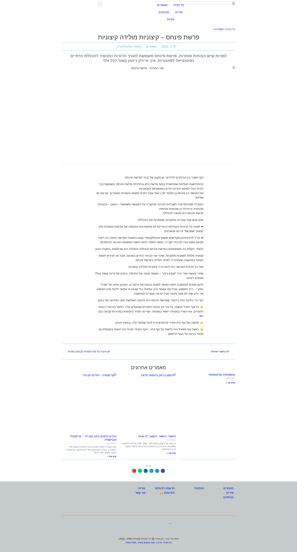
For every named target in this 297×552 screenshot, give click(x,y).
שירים (179, 12)
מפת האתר (130, 542)
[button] (100, 4)
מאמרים (162, 5)
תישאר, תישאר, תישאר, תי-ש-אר (157, 436)
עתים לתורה (125, 46)
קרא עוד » (230, 383)
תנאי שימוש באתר (146, 542)
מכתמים (164, 12)
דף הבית (179, 5)
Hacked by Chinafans (222, 374)
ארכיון (159, 542)
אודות (170, 19)
